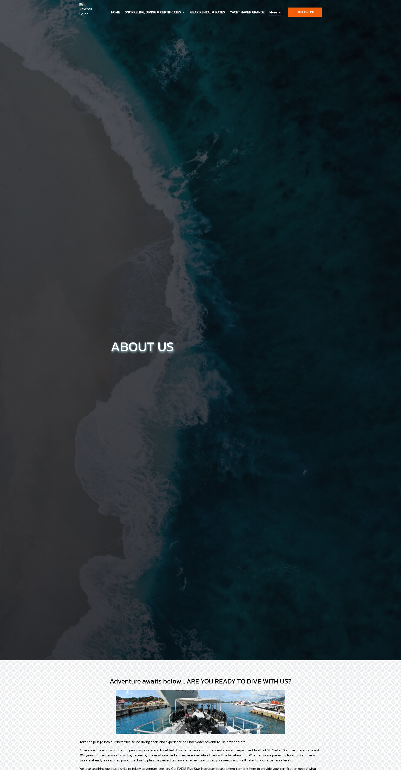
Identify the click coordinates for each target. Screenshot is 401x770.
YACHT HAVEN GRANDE (247, 12)
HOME (115, 12)
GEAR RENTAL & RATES (207, 12)
